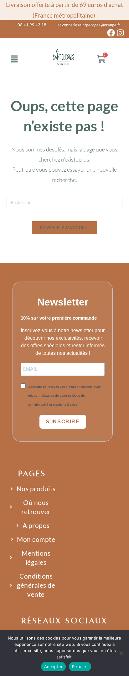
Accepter (53, 666)
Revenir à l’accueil (64, 227)
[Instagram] (120, 33)
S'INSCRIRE (63, 421)
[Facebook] (111, 33)
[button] (14, 59)
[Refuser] (121, 653)
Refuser (80, 666)
